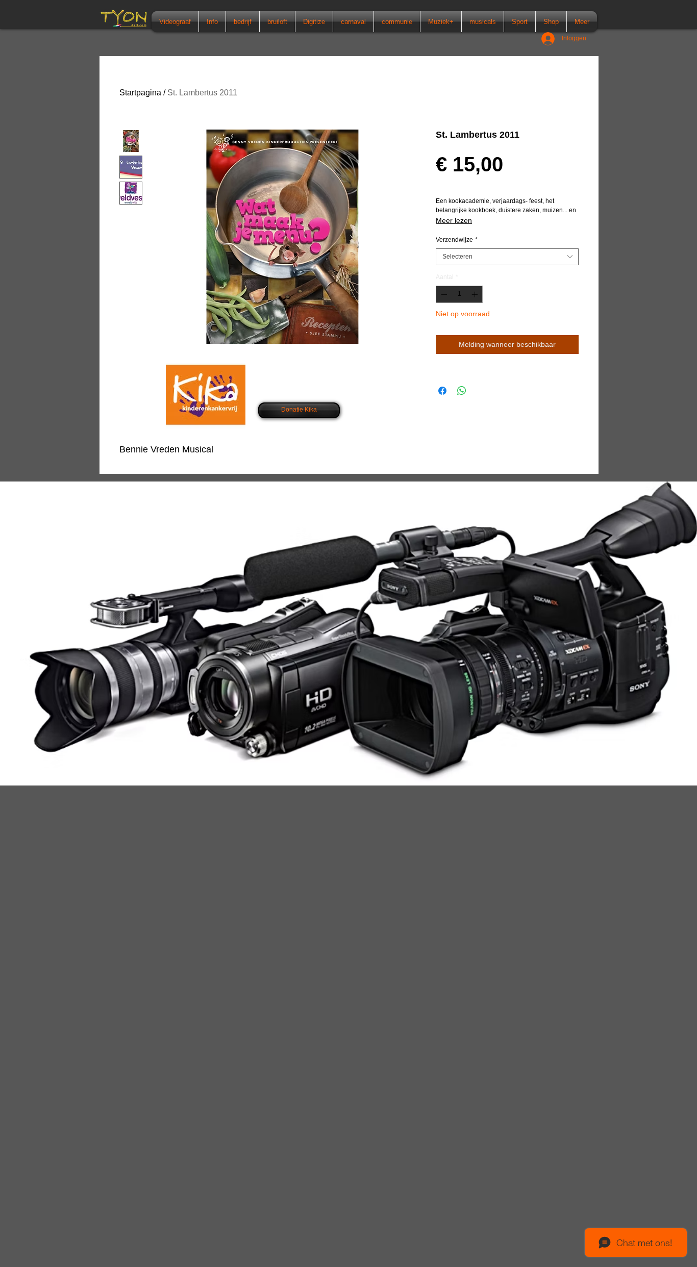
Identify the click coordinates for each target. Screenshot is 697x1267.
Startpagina (140, 92)
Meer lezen (454, 220)
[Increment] (475, 294)
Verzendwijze (457, 239)
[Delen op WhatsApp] (462, 391)
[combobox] (507, 257)
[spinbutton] (459, 294)
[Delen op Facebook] (442, 391)
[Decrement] (443, 294)
